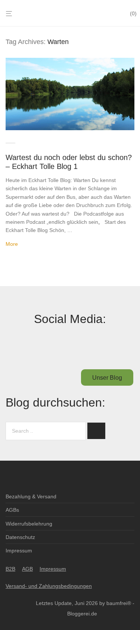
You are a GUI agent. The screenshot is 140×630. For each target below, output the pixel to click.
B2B (10, 569)
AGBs (12, 510)
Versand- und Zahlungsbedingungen (49, 586)
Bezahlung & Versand (31, 496)
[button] (96, 431)
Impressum (19, 551)
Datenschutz (20, 537)
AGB (27, 569)
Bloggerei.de (82, 614)
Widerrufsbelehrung (29, 524)
